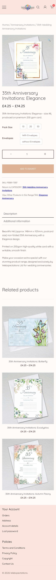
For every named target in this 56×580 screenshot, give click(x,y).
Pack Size (7, 127)
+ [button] (45, 153)
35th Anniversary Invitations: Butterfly (28, 361)
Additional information (17, 221)
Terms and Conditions (13, 547)
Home (5, 24)
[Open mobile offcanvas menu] (4, 7)
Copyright (7, 558)
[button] (49, 40)
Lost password (10, 531)
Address (6, 520)
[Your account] (45, 7)
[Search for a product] (38, 7)
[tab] (28, 214)
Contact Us (8, 563)
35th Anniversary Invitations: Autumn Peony (28, 493)
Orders (5, 515)
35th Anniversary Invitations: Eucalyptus (28, 427)
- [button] (11, 153)
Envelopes (7, 138)
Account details (10, 525)
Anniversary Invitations (23, 24)
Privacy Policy (9, 553)
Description (10, 213)
